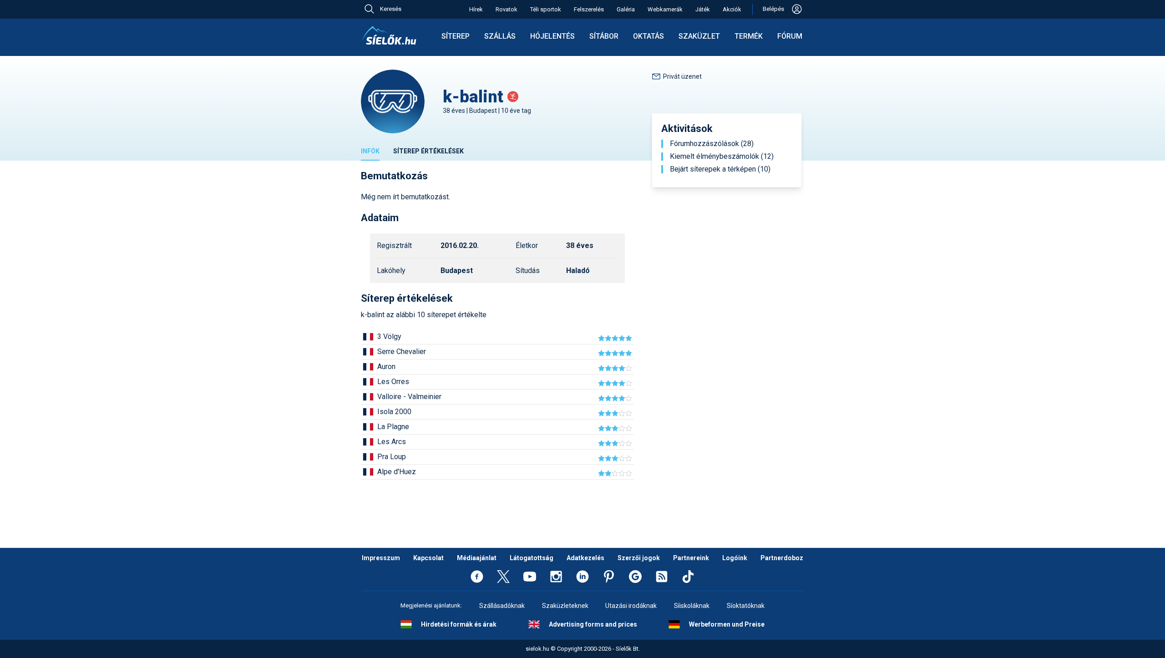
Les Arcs (391, 441)
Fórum (789, 36)
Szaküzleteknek (565, 605)
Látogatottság (531, 558)
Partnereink (691, 558)
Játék (702, 9)
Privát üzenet (682, 76)
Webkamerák (665, 9)
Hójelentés (552, 36)
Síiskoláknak (691, 605)
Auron (386, 366)
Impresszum (381, 558)
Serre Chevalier (401, 351)
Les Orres (393, 381)
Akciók (732, 9)
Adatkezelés (585, 558)
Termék (748, 36)
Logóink (734, 558)
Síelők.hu (389, 35)
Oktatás (648, 36)
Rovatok (506, 9)
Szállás (500, 36)
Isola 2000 (394, 411)
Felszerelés (589, 9)
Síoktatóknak (746, 605)
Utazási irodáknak (631, 605)
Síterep (455, 36)
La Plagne (393, 426)
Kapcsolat (428, 558)
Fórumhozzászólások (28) (712, 144)
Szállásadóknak (502, 605)
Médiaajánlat (476, 558)
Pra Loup (391, 456)
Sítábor (603, 36)
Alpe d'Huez (396, 471)
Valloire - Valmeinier (409, 396)
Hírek (476, 9)
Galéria (626, 9)
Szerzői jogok (639, 558)
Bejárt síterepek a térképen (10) (720, 169)
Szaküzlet (699, 36)
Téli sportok (545, 9)
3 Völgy (389, 336)
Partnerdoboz (781, 558)
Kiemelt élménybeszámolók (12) (722, 156)
